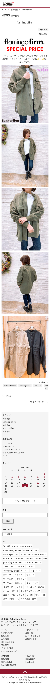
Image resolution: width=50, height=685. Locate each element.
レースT (29, 595)
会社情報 (5, 658)
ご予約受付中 (9, 566)
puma (6, 562)
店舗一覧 (29, 632)
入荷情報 (6, 419)
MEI (45, 558)
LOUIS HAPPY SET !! (11, 449)
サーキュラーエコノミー (14, 582)
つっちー (20, 566)
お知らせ (6, 431)
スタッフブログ (32, 629)
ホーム (4, 9)
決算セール (14, 599)
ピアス (41, 586)
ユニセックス (9, 595)
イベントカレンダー (23, 500)
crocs (36, 550)
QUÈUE (13, 562)
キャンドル (20, 574)
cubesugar (8, 554)
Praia (8, 395)
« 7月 (4, 492)
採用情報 (5, 655)
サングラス (22, 578)
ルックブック (7, 632)
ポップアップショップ (30, 591)
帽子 (5, 599)
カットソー (8, 574)
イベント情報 (8, 428)
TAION (38, 562)
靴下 (34, 599)
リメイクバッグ (37, 402)
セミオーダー (9, 586)
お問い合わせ (7, 662)
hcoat (23, 554)
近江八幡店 (25, 599)
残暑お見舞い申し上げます (14, 452)
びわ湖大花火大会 (11, 570)
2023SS (6, 546)
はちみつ (30, 566)
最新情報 (14, 9)
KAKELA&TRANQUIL (37, 554)
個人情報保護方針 (9, 665)
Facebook (29, 662)
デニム (19, 586)
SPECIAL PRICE (9, 422)
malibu (38, 558)
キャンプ (30, 574)
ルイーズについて (33, 635)
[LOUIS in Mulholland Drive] (8, 3)
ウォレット (35, 570)
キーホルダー (9, 578)
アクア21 (25, 570)
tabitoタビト (8, 446)
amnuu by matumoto (22, 546)
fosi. (17, 554)
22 (38, 482)
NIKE (4, 455)
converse (27, 550)
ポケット (15, 591)
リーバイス (7, 443)
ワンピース (40, 595)
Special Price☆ (10, 385)
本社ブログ (30, 655)
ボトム (6, 591)
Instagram (30, 658)
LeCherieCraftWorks (23, 558)
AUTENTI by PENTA (12, 550)
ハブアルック (30, 586)
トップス (37, 385)
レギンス (20, 595)
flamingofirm (25, 385)
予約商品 (6, 425)
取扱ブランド (31, 638)
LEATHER (7, 558)
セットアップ (32, 582)
